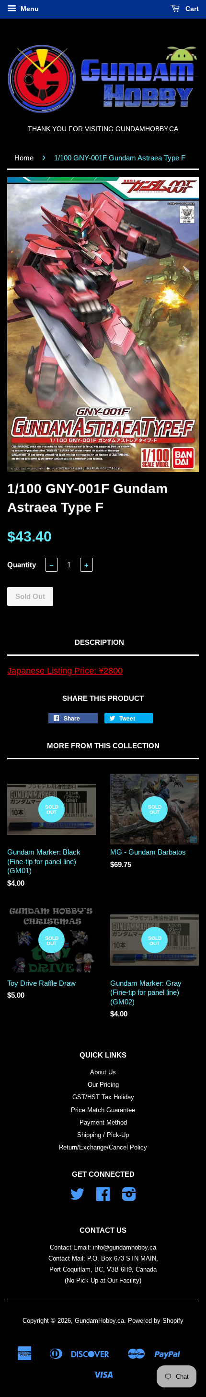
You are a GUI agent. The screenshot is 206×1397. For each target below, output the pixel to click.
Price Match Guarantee (103, 1110)
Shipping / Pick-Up (103, 1134)
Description (99, 642)
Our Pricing (103, 1084)
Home (24, 158)
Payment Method (103, 1122)
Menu (29, 8)
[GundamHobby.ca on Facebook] (103, 1197)
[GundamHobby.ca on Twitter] (77, 1197)
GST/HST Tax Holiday (103, 1097)
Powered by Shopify (155, 1320)
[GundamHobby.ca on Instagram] (129, 1197)
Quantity (21, 565)
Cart (191, 8)
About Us (103, 1072)
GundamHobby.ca (99, 1320)
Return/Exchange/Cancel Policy (103, 1147)
